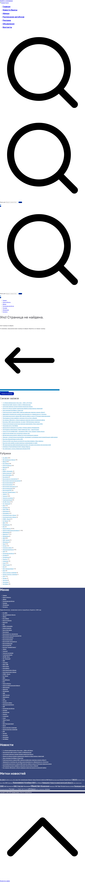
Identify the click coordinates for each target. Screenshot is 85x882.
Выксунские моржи (7, 484)
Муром (40, 783)
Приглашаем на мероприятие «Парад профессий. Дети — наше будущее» (21, 429)
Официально (6, 542)
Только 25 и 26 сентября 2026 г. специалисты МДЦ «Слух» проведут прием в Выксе (23, 431)
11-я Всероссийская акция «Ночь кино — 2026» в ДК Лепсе (17, 402)
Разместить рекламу (7, 393)
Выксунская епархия (8, 482)
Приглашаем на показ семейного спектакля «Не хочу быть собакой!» (20, 418)
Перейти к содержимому (6, 1)
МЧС (4, 526)
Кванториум (6, 511)
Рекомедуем (6, 557)
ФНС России (25, 789)
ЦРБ (4, 576)
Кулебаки (28, 783)
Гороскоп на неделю (8, 498)
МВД (4, 523)
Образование (6, 532)
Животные (10, 782)
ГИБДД (5, 494)
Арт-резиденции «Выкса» (9, 459)
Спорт (4, 563)
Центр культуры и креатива (9, 572)
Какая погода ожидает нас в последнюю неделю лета (16, 433)
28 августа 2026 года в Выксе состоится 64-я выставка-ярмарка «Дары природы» (23, 441)
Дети (4, 782)
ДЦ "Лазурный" (6, 503)
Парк (4, 544)
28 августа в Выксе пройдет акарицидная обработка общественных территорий (22, 408)
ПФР (4, 551)
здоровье (47, 789)
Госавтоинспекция (7, 500)
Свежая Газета (15, 792)
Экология (5, 580)
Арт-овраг (15, 779)
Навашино (46, 783)
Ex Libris (2, 780)
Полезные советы (7, 547)
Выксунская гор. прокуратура (10, 479)
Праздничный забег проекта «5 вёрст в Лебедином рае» (17, 404)
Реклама (7, 20)
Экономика (5, 582)
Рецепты (5, 559)
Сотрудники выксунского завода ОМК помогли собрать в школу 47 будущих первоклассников (26, 416)
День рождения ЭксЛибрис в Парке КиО (13, 410)
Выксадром (5, 477)
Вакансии (5, 467)
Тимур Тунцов (6, 565)
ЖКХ (4, 505)
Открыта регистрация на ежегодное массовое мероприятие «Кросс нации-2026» (23, 424)
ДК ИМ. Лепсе (6, 501)
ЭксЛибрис (5, 584)
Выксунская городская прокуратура (11, 480)
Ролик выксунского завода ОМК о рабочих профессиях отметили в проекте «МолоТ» (24, 412)
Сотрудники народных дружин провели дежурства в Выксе (18, 406)
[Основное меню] (0, 206)
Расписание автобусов (13, 17)
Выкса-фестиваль (7, 475)
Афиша (6, 13)
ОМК (4, 538)
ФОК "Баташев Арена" (8, 568)
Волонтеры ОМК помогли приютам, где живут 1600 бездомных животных (21, 422)
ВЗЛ (4, 469)
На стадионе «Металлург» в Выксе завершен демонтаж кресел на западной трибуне (24, 420)
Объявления (8, 24)
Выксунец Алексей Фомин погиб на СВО (13, 439)
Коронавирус (6, 513)
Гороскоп (5, 496)
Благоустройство (7, 465)
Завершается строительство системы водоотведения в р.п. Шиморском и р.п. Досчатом (24, 414)
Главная (6, 6)
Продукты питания (69, 786)
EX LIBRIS (5, 458)
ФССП (4, 570)
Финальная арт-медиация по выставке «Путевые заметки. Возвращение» (21, 427)
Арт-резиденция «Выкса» (25, 779)
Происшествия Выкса (8, 549)
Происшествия (79, 786)
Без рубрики (6, 463)
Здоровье (5, 507)
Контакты (7, 27)
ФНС (4, 567)
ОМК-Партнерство (8, 786)
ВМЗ (47, 779)
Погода (4, 545)
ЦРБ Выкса (32, 789)
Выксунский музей (7, 488)
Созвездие (5, 561)
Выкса (50, 779)
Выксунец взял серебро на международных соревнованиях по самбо (20, 443)
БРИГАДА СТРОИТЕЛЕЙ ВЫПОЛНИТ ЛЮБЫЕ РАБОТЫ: (16, 446)
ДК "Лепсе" (79, 779)
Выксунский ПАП (7, 490)
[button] (0, 204)
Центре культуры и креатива (10, 574)
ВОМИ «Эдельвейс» (8, 471)
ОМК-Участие (6, 540)
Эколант (5, 578)
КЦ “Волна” (5, 521)
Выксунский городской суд (9, 486)
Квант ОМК (5, 509)
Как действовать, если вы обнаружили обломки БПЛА (16, 448)
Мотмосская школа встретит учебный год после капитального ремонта (20, 435)
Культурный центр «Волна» (9, 515)
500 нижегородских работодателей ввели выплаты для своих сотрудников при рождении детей (27, 445)
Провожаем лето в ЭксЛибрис (10, 425)
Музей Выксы (6, 524)
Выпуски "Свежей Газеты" (9, 492)
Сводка (16, 789)
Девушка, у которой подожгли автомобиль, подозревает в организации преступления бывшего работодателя (30, 437)
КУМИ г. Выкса (6, 519)
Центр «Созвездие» (40, 789)
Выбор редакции (7, 473)
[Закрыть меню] (0, 297)
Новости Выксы (10, 10)
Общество (5, 534)
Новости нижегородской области (11, 530)
